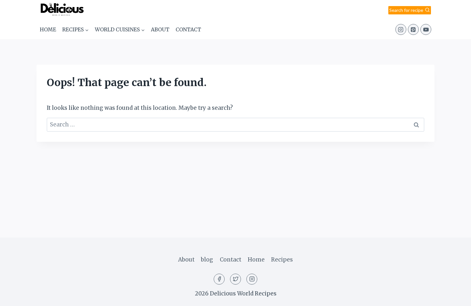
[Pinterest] (413, 29)
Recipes (282, 259)
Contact (188, 29)
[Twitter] (235, 279)
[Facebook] (219, 279)
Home (48, 29)
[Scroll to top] (454, 296)
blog (207, 259)
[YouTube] (425, 29)
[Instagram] (400, 29)
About (160, 29)
